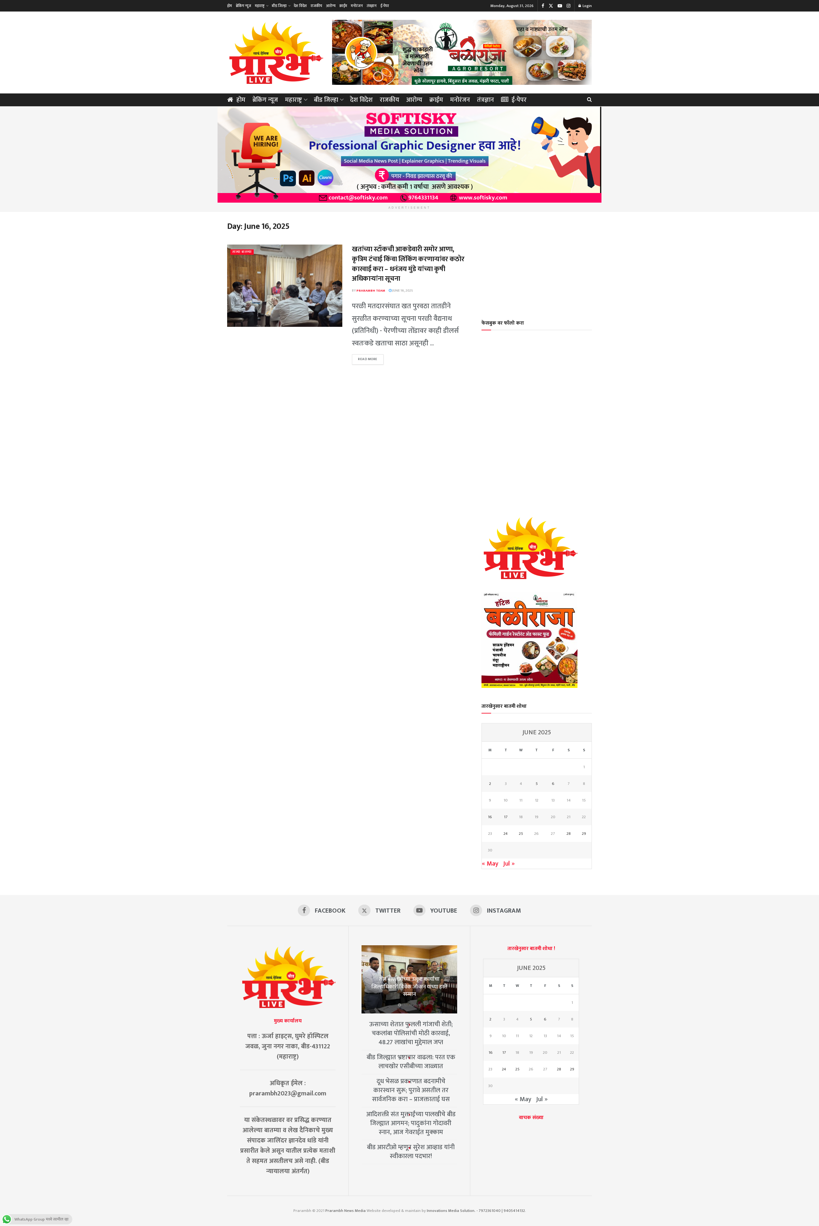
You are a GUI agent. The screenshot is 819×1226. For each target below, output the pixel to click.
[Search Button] (589, 99)
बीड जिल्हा (279, 6)
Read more (371, 359)
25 (521, 833)
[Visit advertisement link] (462, 52)
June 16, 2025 (402, 291)
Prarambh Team (370, 291)
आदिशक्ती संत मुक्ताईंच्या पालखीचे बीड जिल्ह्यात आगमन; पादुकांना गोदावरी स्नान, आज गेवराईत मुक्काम (411, 1123)
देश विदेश (300, 6)
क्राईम (343, 6)
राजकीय (316, 6)
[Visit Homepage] (275, 52)
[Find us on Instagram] (568, 6)
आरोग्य (331, 6)
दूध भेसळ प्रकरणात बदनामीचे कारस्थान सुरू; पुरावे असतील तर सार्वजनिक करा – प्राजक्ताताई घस (411, 1090)
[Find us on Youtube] (560, 6)
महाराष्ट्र (260, 6)
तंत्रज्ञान (372, 6)
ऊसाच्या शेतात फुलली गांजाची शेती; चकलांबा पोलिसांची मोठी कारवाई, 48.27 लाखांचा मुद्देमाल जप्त (411, 1033)
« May (490, 863)
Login (587, 6)
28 (569, 833)
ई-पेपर (384, 6)
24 (506, 833)
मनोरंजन (357, 6)
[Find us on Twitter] (551, 6)
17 (506, 816)
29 (584, 833)
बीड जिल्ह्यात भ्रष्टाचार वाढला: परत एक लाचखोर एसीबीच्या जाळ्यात (411, 1062)
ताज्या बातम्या (242, 252)
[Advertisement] (537, 262)
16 (490, 816)
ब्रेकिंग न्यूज (243, 6)
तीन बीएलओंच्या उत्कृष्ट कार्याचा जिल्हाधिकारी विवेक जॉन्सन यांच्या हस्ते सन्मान (409, 987)
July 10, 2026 (411, 1005)
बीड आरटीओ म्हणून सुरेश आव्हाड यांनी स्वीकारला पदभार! (411, 1152)
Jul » (509, 863)
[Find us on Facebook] (543, 6)
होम (229, 6)
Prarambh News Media (345, 1210)
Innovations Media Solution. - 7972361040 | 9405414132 (476, 1210)
